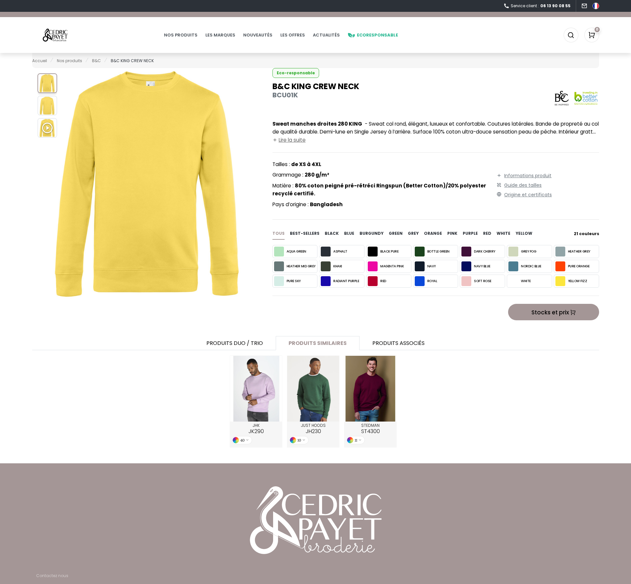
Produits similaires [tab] (318, 343)
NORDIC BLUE (531, 266)
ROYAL (432, 281)
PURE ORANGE (579, 266)
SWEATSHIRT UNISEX (256, 389)
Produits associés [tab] (398, 343)
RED (383, 281)
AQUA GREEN (296, 251)
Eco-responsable (296, 73)
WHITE (526, 281)
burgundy (372, 233)
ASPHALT (340, 251)
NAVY (431, 266)
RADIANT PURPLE (346, 281)
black (332, 233)
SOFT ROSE (482, 281)
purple (470, 233)
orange (433, 233)
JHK (256, 428)
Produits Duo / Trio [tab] (234, 343)
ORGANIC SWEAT (313, 389)
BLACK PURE (389, 251)
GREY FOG (528, 251)
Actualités (326, 35)
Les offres (292, 35)
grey (413, 233)
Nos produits (181, 35)
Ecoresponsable (377, 35)
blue (349, 233)
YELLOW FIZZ (577, 281)
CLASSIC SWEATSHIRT (370, 389)
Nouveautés (257, 35)
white (503, 233)
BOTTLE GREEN (438, 251)
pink (452, 233)
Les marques (220, 35)
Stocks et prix (550, 312)
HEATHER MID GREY (301, 266)
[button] (47, 83)
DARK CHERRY (484, 251)
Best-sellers (304, 233)
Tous (278, 233)
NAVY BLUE (482, 266)
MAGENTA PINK (392, 266)
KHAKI (337, 266)
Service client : (541, 6)
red (487, 233)
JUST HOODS (313, 428)
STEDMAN (370, 428)
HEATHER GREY (579, 251)
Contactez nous (52, 575)
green (396, 233)
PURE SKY (294, 281)
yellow (524, 233)
